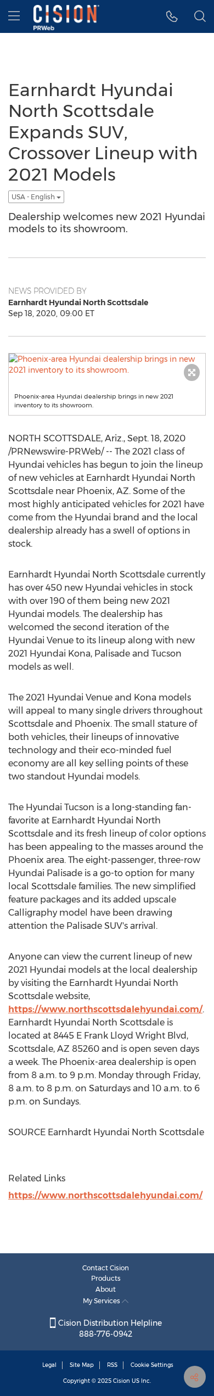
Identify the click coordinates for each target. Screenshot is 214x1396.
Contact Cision (105, 1268)
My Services (102, 1301)
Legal (49, 1365)
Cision (121, 1380)
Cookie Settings (152, 1365)
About (105, 1289)
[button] (172, 16)
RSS (112, 1365)
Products (106, 1278)
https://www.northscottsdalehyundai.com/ (105, 1009)
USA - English (34, 197)
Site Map (82, 1365)
